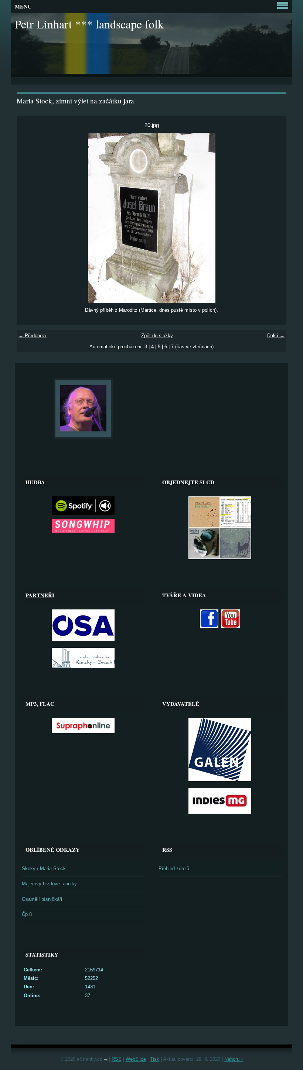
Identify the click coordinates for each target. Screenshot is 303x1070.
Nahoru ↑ (234, 1059)
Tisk (154, 1059)
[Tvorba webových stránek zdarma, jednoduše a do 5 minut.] (106, 1060)
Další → (276, 335)
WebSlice (136, 1059)
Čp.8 (27, 914)
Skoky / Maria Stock (44, 868)
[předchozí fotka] (28, 218)
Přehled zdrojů (174, 868)
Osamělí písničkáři (42, 899)
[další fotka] (274, 218)
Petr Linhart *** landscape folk (89, 24)
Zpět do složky (157, 335)
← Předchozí (32, 335)
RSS (117, 1059)
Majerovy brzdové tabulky (49, 883)
